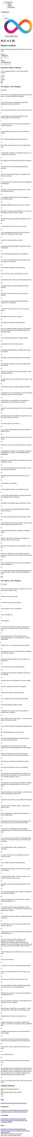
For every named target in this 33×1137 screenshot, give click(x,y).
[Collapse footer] (2, 1096)
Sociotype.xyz (8, 2)
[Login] (5, 36)
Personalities (11, 7)
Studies (10, 5)
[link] (4, 1103)
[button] (16, 94)
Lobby (9, 4)
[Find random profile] (5, 15)
